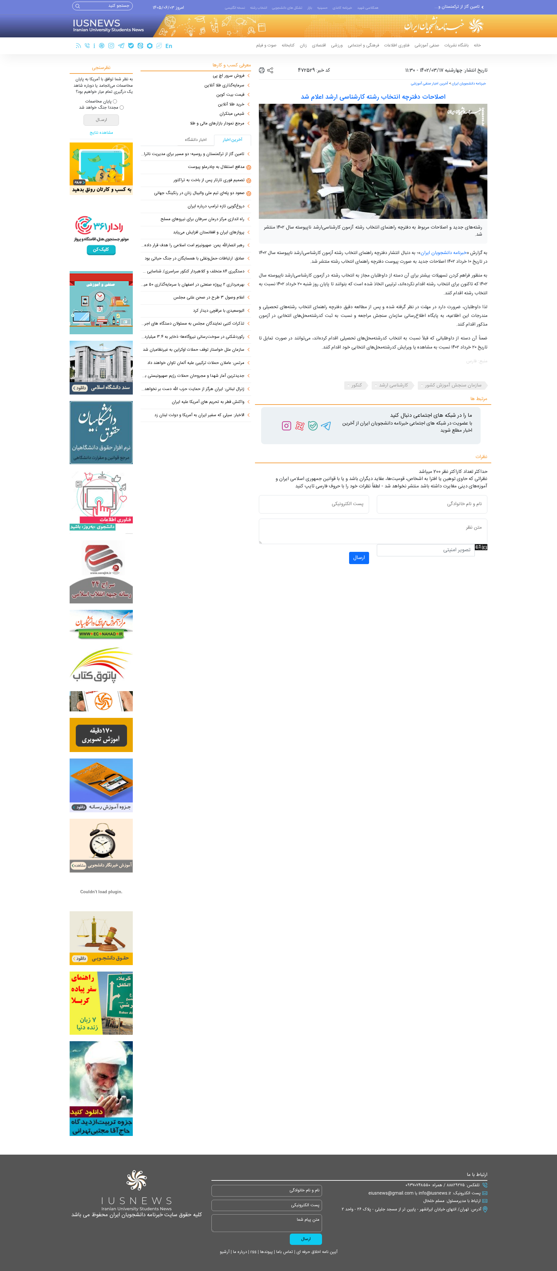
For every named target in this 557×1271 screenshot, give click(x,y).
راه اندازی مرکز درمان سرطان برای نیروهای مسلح (202, 219)
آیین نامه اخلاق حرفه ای (316, 1252)
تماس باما (284, 1252)
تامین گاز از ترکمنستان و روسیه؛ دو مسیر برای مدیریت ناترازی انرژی (192, 154)
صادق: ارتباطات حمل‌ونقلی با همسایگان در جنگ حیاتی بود (194, 259)
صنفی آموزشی (427, 45)
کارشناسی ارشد (393, 385)
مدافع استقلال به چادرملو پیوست (451, 7)
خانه (477, 45)
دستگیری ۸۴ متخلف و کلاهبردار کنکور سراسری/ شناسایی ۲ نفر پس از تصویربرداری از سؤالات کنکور (192, 272)
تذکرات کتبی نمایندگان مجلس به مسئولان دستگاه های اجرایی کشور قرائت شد (192, 324)
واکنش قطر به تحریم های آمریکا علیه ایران (208, 402)
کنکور (357, 385)
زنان (303, 45)
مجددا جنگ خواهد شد (98, 108)
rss (253, 1252)
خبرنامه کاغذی (342, 8)
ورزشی (337, 45)
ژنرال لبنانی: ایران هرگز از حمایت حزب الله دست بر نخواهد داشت (192, 389)
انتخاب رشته (258, 8)
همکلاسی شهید (367, 8)
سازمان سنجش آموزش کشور (453, 385)
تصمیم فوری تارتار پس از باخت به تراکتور (209, 180)
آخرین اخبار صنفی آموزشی (429, 84)
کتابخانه (288, 45)
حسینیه (322, 8)
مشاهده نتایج (101, 133)
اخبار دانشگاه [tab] (196, 139)
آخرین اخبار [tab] (232, 139)
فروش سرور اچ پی (228, 76)
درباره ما (239, 1252)
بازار (310, 8)
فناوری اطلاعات (396, 45)
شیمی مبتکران (232, 114)
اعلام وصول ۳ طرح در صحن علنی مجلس (208, 298)
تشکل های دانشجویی (287, 8)
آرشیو (225, 1252)
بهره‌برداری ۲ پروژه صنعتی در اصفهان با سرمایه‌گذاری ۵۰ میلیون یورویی (192, 285)
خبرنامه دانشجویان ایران (469, 84)
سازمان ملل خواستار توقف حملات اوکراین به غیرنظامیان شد (193, 350)
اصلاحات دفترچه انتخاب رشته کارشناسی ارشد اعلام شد (373, 97)
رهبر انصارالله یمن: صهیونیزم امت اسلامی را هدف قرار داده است (192, 245)
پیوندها (266, 1252)
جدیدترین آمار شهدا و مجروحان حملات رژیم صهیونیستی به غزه (192, 376)
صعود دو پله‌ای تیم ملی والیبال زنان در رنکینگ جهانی (199, 193)
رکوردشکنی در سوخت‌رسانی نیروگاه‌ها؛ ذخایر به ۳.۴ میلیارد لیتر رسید (192, 337)
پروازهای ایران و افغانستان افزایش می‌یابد (208, 233)
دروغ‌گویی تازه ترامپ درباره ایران (216, 206)
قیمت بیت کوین (230, 95)
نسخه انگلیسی (235, 8)
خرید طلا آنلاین (231, 105)
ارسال (359, 557)
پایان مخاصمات (98, 102)
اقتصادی (319, 45)
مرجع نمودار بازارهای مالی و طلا (217, 124)
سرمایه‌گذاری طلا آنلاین (224, 86)
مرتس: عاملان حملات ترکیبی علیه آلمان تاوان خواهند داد (195, 363)
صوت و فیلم (266, 45)
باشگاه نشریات (457, 45)
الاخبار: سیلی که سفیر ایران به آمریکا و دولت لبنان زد (199, 415)
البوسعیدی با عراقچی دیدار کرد (218, 311)
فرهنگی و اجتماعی (363, 45)
